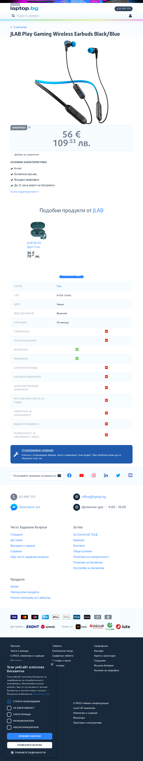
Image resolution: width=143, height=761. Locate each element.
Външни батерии (104, 665)
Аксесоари (58, 665)
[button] (29, 752)
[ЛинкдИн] (106, 476)
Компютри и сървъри (85, 712)
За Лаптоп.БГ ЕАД (85, 534)
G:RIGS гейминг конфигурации (91, 703)
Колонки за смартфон (106, 670)
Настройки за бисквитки (88, 568)
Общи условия (82, 551)
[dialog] (29, 709)
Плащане (16, 534)
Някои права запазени (22, 752)
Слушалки (100, 660)
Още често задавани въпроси (29, 556)
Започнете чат (29, 507)
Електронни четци (62, 650)
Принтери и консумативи (87, 722)
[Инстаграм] (94, 476)
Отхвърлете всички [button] (29, 745)
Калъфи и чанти (61, 660)
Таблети (57, 646)
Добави (26, 154)
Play (59, 286)
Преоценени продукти (24, 592)
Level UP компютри (84, 708)
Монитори (16, 660)
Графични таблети (62, 655)
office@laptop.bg (94, 497)
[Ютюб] (81, 476)
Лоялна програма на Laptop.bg (30, 597)
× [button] (52, 664)
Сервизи (16, 551)
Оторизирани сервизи (37, 450)
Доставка (16, 540)
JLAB (98, 211)
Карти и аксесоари (104, 655)
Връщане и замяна (22, 545)
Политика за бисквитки (88, 562)
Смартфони (101, 646)
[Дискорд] (130, 476)
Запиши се (59, 476)
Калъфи (98, 650)
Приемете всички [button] (29, 736)
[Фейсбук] (69, 476)
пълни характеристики (23, 191)
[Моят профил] (130, 16)
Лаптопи (15, 646)
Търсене (14, 15)
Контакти (79, 545)
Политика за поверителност (91, 556)
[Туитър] (118, 476)
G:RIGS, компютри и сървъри (27, 655)
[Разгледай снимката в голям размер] (71, 82)
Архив (14, 586)
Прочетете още (41, 693)
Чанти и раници (19, 650)
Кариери (78, 540)
